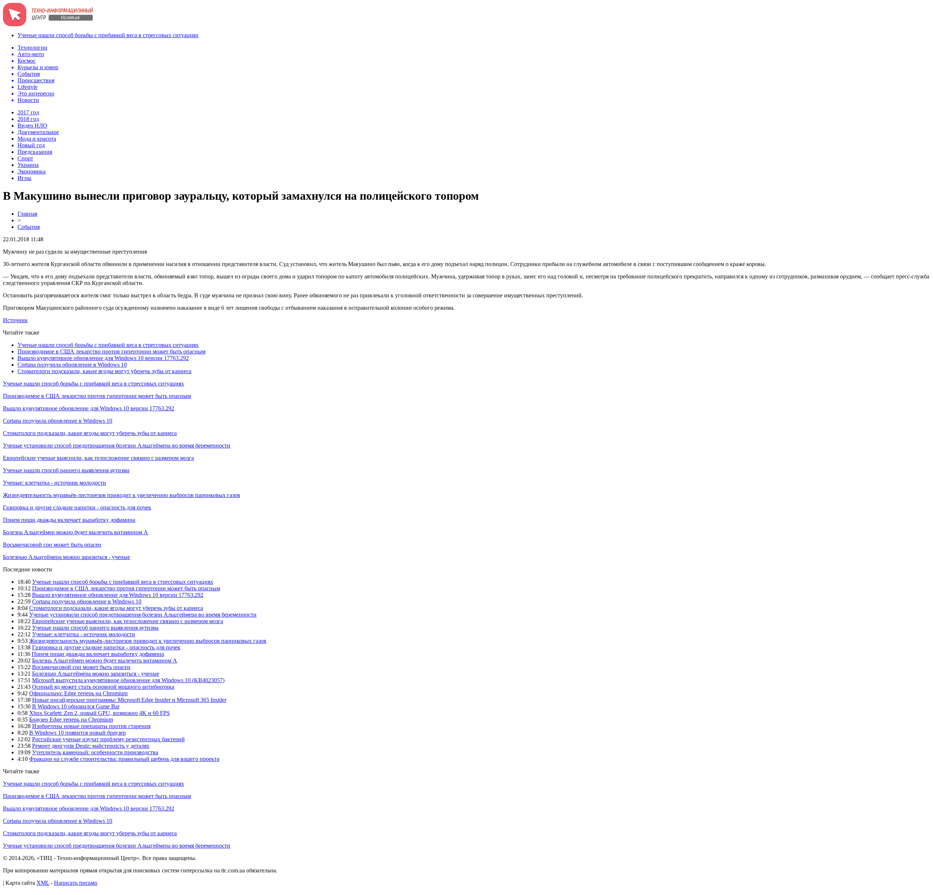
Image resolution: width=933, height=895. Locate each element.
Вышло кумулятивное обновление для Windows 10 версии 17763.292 (103, 358)
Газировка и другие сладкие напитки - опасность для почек (77, 507)
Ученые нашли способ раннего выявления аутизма (66, 470)
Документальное (38, 132)
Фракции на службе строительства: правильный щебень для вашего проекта (124, 759)
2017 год (28, 112)
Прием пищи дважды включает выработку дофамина (69, 520)
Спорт (25, 158)
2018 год (28, 119)
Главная (27, 214)
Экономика (31, 171)
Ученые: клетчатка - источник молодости (54, 483)
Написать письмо (75, 883)
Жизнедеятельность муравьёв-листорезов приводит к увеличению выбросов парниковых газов (121, 495)
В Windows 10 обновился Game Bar (76, 706)
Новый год (31, 145)
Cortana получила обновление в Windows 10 (72, 364)
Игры (24, 178)
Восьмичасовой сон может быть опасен (52, 545)
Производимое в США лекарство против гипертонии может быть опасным (111, 351)
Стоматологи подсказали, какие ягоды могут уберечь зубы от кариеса (104, 371)
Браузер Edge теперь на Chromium (71, 719)
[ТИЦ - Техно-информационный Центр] (48, 24)
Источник (15, 320)
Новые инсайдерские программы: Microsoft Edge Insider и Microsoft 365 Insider (129, 700)
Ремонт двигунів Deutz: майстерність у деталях (90, 746)
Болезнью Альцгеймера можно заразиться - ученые (66, 557)
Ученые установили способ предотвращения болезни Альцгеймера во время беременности (116, 445)
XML (42, 883)
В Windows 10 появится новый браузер (77, 733)
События (28, 227)
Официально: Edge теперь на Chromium (78, 693)
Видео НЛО (32, 125)
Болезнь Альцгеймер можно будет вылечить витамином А (75, 532)
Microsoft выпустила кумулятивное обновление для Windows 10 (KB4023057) (128, 680)
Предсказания (34, 152)
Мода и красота (36, 139)
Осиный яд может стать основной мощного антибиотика (103, 687)
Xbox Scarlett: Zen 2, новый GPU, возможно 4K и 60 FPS (99, 713)
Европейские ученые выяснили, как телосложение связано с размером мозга (98, 458)
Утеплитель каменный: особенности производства (95, 752)
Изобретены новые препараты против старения (91, 726)
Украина (28, 165)
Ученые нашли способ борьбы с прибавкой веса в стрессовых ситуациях (108, 35)
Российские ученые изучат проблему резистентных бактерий (108, 739)
